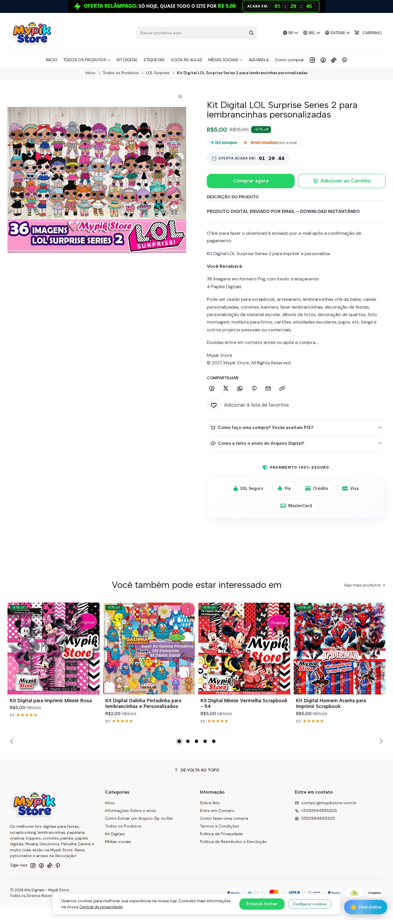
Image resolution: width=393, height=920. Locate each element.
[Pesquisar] (251, 33)
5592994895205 (318, 818)
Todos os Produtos (121, 73)
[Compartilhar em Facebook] (212, 389)
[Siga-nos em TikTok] (334, 60)
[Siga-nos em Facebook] (323, 60)
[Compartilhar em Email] (268, 389)
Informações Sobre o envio (131, 810)
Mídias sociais (118, 841)
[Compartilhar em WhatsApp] (240, 389)
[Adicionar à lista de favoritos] (92, 641)
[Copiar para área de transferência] (282, 389)
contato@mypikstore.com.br (329, 802)
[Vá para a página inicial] (32, 33)
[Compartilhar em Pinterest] (254, 389)
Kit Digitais (115, 833)
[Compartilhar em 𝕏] (226, 389)
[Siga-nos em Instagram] (312, 60)
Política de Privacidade (221, 833)
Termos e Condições (219, 826)
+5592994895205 (319, 810)
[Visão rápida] (92, 655)
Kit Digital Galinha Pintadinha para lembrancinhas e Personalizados (143, 703)
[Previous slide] (12, 741)
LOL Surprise (157, 73)
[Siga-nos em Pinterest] (344, 60)
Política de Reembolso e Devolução (233, 841)
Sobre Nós (210, 802)
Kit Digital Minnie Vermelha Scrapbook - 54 (244, 703)
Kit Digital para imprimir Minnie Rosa (51, 700)
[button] (179, 741)
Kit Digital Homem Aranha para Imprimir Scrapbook (331, 703)
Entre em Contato (217, 810)
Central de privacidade (101, 906)
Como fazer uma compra (224, 818)
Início (91, 73)
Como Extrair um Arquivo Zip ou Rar (139, 818)
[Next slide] (380, 741)
